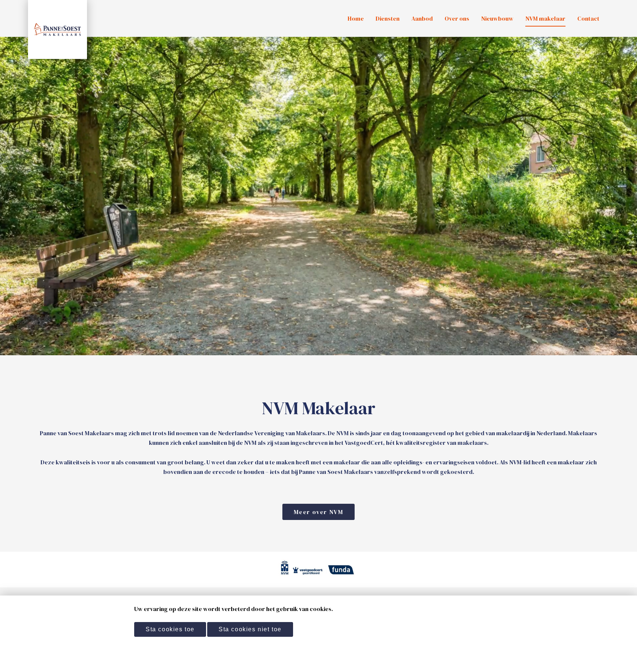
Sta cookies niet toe (250, 629)
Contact (588, 18)
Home (356, 18)
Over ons (457, 18)
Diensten (388, 18)
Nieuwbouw (497, 18)
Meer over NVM (319, 512)
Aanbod (422, 18)
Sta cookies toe (170, 629)
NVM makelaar (545, 18)
